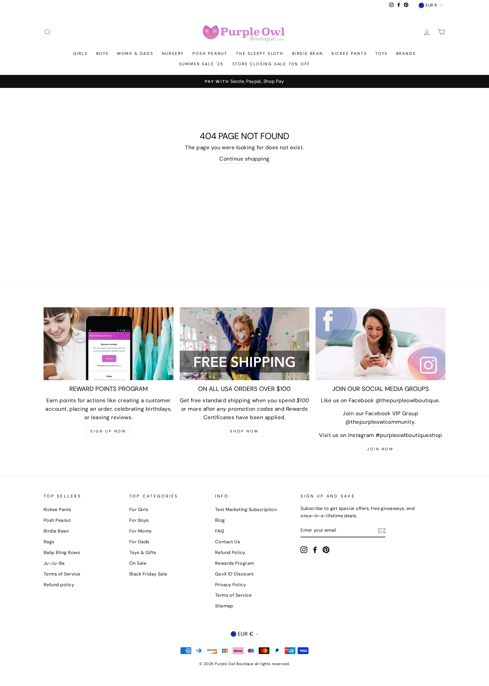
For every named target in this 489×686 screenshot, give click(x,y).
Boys (102, 53)
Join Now (380, 449)
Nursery (173, 53)
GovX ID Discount (234, 574)
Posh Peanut (210, 53)
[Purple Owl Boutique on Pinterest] (326, 549)
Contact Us (227, 542)
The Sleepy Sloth (260, 53)
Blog (220, 520)
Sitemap (224, 606)
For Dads (139, 542)
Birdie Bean (307, 53)
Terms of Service (62, 574)
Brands (406, 53)
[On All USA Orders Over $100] (245, 343)
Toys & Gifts (142, 552)
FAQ (219, 531)
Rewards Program (234, 563)
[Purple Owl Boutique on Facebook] (315, 549)
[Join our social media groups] (380, 343)
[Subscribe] (381, 530)
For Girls (138, 509)
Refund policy (59, 585)
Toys (381, 53)
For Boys (139, 520)
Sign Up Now (108, 431)
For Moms (140, 531)
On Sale (137, 563)
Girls (80, 53)
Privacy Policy (230, 585)
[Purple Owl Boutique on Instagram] (304, 549)
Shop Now (244, 431)
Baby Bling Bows (62, 552)
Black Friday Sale (148, 574)
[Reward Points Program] (108, 343)
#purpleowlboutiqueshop (409, 435)
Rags (49, 542)
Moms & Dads (135, 53)
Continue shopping (244, 158)
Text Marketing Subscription (246, 509)
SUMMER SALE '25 (201, 63)
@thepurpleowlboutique (407, 400)
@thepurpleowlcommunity (380, 421)
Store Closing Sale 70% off (271, 63)
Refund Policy (230, 552)
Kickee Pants (349, 53)
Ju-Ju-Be (54, 563)
